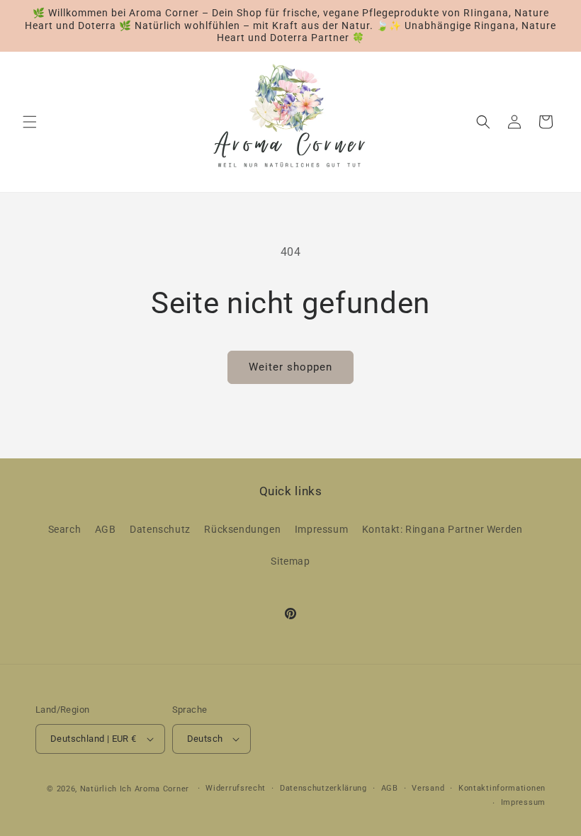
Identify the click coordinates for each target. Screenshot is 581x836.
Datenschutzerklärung (323, 788)
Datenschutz (160, 529)
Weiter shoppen (290, 367)
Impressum (321, 529)
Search (64, 529)
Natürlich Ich (106, 788)
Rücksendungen (242, 529)
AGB (105, 529)
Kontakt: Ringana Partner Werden (442, 529)
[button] (29, 121)
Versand (428, 788)
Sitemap (290, 561)
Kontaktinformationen (502, 788)
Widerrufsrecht (235, 788)
